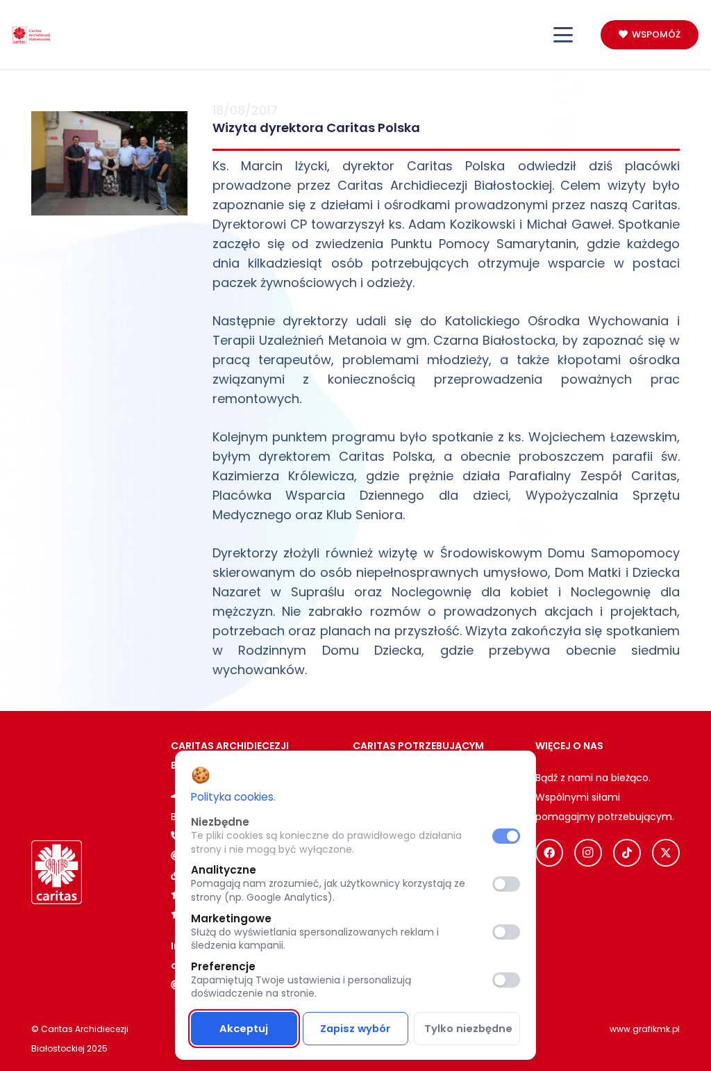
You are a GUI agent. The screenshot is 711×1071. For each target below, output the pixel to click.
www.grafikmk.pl (645, 1029)
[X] (666, 853)
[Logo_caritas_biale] (56, 872)
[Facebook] (549, 853)
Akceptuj (243, 1029)
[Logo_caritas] (31, 35)
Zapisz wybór (355, 1029)
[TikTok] (627, 853)
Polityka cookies (232, 797)
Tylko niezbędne (468, 1029)
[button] (563, 34)
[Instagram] (588, 853)
